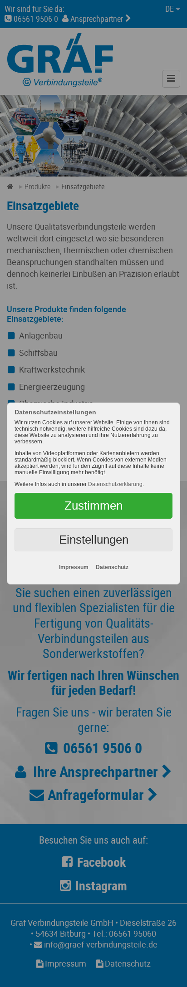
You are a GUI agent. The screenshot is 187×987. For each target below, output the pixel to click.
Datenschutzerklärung (115, 484)
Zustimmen (93, 505)
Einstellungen (93, 539)
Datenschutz (112, 567)
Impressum (74, 567)
